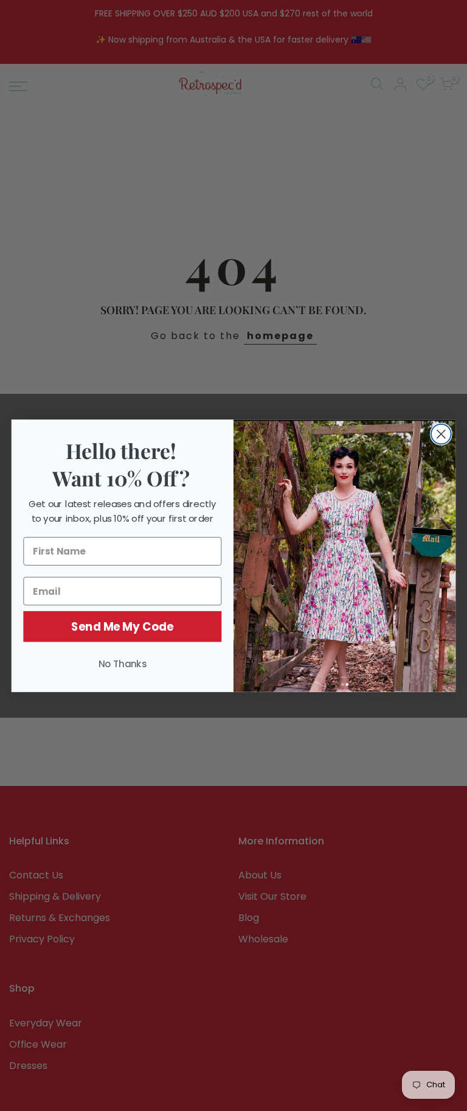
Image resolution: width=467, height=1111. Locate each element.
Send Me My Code (122, 626)
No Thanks (123, 663)
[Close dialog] (441, 434)
